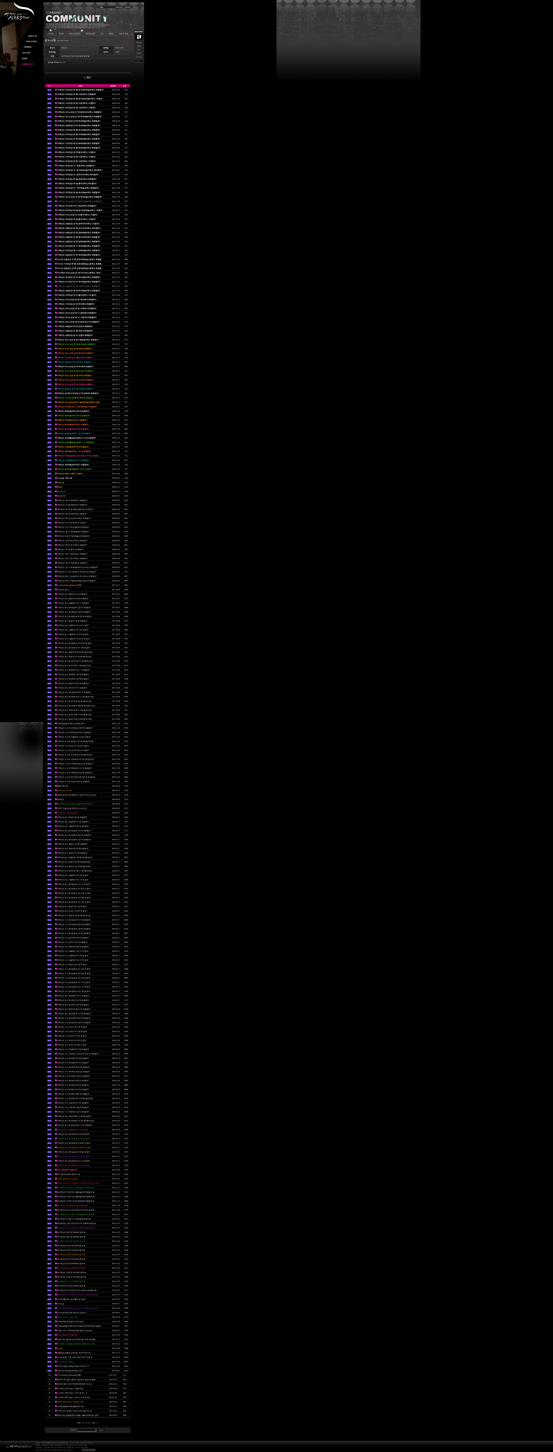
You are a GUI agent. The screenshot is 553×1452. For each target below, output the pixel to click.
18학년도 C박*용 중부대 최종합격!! (70, 549)
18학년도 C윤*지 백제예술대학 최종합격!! (73, 532)
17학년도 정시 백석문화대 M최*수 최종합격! (74, 692)
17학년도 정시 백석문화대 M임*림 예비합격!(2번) (76, 706)
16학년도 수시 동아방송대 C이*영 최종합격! (74, 920)
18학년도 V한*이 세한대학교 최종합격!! (72, 563)
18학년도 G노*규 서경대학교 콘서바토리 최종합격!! (77, 572)
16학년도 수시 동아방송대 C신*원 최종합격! (74, 933)
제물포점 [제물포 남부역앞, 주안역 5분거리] (74, 1353)
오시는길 (60, 1304)
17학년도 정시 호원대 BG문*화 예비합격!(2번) (74, 652)
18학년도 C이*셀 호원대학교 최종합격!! (72, 505)
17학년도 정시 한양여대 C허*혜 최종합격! (73, 683)
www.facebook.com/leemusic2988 (69, 1375)
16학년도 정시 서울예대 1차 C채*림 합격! (73, 875)
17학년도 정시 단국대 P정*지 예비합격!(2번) (74, 666)
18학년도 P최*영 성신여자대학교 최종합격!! (74, 518)
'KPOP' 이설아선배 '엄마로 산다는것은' (72, 808)
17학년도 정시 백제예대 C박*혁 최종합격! (73, 674)
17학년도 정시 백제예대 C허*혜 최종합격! (73, 679)
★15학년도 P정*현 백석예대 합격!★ (71, 1264)
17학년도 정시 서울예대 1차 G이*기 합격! (73, 625)
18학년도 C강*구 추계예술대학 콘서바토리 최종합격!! (77, 567)
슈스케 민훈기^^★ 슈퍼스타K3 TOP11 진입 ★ (74, 1357)
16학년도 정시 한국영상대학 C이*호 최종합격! (75, 1125)
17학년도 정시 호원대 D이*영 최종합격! (72, 594)
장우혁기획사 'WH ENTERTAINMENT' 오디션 (74, 1384)
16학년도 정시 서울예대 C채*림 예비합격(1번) (74, 857)
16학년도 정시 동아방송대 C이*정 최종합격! (74, 831)
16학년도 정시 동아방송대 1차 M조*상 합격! (74, 889)
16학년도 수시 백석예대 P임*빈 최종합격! (73, 1081)
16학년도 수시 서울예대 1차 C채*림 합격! (73, 956)
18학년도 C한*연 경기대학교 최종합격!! (72, 545)
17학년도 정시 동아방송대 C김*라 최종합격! (74, 608)
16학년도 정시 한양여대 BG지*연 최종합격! (73, 1009)
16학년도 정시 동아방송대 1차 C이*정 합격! (73, 884)
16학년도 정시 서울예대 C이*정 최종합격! (73, 822)
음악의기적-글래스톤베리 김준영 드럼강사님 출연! (76, 1380)
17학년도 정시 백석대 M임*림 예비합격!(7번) (74, 701)
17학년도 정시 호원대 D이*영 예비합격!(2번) (74, 657)
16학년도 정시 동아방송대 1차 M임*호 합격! (74, 898)
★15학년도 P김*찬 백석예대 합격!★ (71, 1246)
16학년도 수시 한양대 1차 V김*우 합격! (72, 965)
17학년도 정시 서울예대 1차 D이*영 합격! (73, 634)
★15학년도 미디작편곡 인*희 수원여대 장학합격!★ (77, 1290)
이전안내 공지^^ (63, 590)
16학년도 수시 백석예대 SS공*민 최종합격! (73, 1076)
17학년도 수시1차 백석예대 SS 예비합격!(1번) (74, 755)
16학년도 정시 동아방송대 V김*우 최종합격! (74, 840)
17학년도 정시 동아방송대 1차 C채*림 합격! (73, 648)
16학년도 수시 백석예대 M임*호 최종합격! (73, 1094)
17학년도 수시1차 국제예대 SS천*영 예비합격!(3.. (76, 759)
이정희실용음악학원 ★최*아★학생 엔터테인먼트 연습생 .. (79, 1326)
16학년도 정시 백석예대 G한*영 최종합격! (73, 1005)
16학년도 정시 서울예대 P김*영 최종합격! (73, 826)
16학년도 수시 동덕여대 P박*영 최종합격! (73, 938)
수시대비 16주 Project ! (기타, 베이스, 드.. (72, 1393)
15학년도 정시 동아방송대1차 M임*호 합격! (73, 1152)
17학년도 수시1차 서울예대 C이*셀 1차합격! (74, 737)
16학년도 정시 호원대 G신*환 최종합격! (72, 844)
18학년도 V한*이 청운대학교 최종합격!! (72, 554)
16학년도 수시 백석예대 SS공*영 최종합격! (73, 1067)
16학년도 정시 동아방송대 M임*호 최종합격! (74, 835)
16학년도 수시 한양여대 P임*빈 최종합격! (73, 947)
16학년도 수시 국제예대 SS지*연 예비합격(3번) (75, 1098)
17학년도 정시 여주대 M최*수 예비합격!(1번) (74, 710)
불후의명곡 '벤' (63, 786)
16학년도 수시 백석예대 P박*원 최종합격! (73, 1058)
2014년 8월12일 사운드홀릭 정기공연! (71, 1299)
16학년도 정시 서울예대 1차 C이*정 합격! (73, 880)
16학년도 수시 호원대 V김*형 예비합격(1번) (74, 915)
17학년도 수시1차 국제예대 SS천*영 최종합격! (75, 728)
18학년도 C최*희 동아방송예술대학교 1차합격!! (75, 509)
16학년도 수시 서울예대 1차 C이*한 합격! (73, 960)
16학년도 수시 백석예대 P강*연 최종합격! (73, 1085)
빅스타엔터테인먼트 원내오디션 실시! (71, 1313)
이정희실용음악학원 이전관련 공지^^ (71, 724)
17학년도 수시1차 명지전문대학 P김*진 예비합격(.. (76, 777)
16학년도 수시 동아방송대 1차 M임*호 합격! (74, 973)
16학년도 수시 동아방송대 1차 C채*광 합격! (73, 991)
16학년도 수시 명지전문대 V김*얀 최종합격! (74, 1023)
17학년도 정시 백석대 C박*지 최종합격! (72, 688)
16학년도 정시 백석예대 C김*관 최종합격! (73, 1000)
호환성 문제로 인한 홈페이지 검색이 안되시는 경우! (77, 795)
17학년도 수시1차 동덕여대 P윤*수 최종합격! (74, 732)
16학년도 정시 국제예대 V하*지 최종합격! (73, 996)
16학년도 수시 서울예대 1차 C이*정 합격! (73, 951)
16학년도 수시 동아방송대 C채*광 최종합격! (74, 924)
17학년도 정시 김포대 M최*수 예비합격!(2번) (74, 715)
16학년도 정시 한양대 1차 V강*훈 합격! (72, 907)
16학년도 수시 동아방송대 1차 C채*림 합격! (73, 978)
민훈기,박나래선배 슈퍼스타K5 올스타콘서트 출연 (76, 1339)
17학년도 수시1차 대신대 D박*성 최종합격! (73, 782)
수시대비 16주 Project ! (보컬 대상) (70, 1389)
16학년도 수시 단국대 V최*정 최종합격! (72, 942)
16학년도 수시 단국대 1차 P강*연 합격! (72, 1040)
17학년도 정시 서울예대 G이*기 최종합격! (73, 603)
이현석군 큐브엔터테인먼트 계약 (69, 1371)
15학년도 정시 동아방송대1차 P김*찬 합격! (73, 1134)
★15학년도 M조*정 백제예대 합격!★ (71, 1232)
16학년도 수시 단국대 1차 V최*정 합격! (72, 1027)
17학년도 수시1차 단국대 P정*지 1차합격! (73, 750)
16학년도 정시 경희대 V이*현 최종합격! (72, 853)
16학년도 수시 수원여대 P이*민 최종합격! (73, 1103)
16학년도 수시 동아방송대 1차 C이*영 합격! (73, 982)
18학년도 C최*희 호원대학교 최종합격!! (72, 500)
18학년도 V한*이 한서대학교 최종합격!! (72, 558)
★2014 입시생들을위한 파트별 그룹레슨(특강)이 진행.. (78, 1415)
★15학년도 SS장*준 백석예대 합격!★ (71, 1272)
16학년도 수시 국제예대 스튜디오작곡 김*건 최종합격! (78, 1054)
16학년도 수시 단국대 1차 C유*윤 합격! (72, 1036)
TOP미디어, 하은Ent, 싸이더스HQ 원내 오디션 (74, 1411)
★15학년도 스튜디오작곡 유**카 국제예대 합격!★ (76, 1223)
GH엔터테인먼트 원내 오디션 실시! (70, 1322)
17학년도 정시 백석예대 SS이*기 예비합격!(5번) (75, 697)
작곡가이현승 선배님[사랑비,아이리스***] (73, 1366)
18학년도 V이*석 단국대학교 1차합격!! (72, 523)
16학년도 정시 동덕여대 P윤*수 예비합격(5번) (74, 871)
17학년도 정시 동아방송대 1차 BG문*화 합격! (74, 643)
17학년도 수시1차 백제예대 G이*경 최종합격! (74, 768)
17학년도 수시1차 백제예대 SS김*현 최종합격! (75, 773)
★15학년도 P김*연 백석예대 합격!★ (71, 1250)
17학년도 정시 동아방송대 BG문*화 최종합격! (74, 616)
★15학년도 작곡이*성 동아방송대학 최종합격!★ (75, 1201)
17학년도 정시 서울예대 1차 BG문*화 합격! (73, 639)
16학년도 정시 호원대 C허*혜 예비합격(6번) (74, 862)
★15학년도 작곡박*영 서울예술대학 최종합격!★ (75, 1197)
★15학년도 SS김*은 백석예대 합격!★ (71, 1277)
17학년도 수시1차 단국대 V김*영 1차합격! (73, 746)
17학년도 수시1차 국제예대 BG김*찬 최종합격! (75, 764)
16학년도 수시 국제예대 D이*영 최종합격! (73, 1049)
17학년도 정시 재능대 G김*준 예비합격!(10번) (74, 719)
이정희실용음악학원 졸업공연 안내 (70, 1406)
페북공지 (60, 799)
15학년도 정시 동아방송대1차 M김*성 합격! (73, 1143)
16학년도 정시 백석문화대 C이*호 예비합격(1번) (75, 1121)
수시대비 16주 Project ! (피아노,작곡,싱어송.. (74, 1397)
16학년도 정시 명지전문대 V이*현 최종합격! (74, 1014)
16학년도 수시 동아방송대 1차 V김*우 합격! (74, 969)
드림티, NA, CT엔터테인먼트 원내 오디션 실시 (75, 1330)
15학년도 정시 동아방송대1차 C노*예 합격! (73, 1161)
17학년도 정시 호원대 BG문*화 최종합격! (73, 599)
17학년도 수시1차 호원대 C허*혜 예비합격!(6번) (75, 741)
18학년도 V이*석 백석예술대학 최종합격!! (73, 527)
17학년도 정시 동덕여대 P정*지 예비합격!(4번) (75, 661)
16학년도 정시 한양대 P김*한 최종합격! (72, 817)
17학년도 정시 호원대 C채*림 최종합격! (72, 621)
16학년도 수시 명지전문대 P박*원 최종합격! (74, 1018)
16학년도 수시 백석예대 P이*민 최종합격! (73, 1063)
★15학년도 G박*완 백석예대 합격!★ (71, 1286)
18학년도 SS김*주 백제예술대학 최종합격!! (73, 536)
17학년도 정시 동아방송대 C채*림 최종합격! (74, 612)
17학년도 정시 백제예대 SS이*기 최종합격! (73, 670)
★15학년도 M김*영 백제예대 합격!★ (71, 1237)
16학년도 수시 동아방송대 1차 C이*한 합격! (73, 987)
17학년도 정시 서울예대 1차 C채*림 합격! (73, 630)
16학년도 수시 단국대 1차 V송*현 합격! (72, 1031)
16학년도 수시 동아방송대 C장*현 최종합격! (74, 929)
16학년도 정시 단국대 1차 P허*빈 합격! (72, 911)
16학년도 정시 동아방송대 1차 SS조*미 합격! (74, 893)
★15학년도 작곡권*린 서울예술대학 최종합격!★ (75, 1192)
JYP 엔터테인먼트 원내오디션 (68, 1174)
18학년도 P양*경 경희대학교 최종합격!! (72, 514)
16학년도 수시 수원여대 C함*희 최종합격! (73, 1107)
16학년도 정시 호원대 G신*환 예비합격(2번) (74, 866)
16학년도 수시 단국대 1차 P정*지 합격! (72, 1045)
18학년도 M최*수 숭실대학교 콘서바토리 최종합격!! (77, 576)
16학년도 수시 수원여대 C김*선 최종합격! (73, 1112)
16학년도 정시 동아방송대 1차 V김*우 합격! (74, 902)
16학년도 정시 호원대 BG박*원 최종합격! (73, 849)
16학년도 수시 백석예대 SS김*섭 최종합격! (73, 1072)
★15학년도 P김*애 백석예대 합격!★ (71, 1259)
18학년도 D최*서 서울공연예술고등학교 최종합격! (76, 581)
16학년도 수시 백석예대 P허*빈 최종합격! (73, 1089)
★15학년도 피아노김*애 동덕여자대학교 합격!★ (75, 1210)
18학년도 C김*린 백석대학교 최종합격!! (72, 541)
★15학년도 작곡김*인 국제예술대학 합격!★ (74, 1219)
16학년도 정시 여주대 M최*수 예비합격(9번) (74, 1116)
